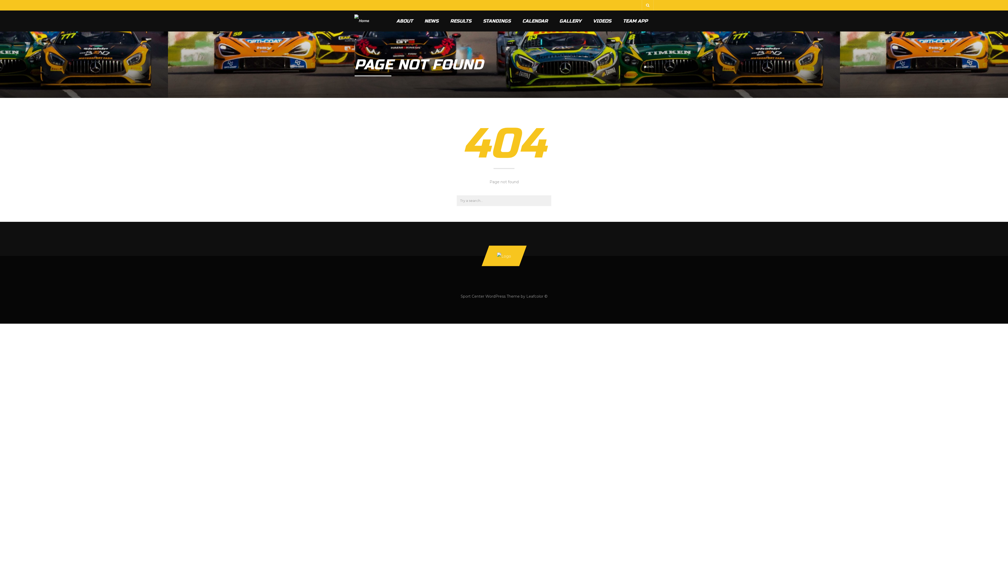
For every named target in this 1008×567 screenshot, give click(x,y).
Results (460, 21)
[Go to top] (504, 255)
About (404, 21)
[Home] (361, 21)
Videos (602, 21)
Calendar (535, 21)
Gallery (570, 21)
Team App (635, 21)
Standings (497, 21)
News (431, 21)
